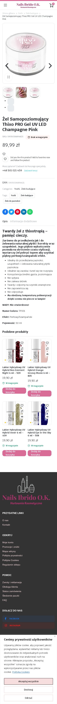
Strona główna (8, 13)
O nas (5, 520)
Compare (22, 348)
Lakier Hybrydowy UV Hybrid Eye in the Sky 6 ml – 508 (39, 432)
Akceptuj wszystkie (28, 681)
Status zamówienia (11, 591)
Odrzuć (28, 698)
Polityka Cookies (21, 672)
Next (50, 66)
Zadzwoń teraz (31, 170)
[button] (9, 77)
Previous (7, 66)
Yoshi (20, 13)
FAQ (4, 600)
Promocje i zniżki (10, 547)
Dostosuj (28, 689)
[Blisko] (55, 636)
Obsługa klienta (10, 587)
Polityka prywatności (12, 555)
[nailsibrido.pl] (28, 5)
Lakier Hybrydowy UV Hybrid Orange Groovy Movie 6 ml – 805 (39, 371)
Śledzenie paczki (10, 595)
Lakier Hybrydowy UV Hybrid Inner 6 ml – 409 (13, 432)
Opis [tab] (5, 221)
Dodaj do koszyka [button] (10, 391)
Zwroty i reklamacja (12, 582)
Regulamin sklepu (11, 564)
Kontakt (6, 524)
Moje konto (7, 542)
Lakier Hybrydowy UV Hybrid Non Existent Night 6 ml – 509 (13, 370)
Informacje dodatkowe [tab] (23, 221)
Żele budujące (32, 13)
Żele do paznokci (12, 201)
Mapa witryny (9, 551)
